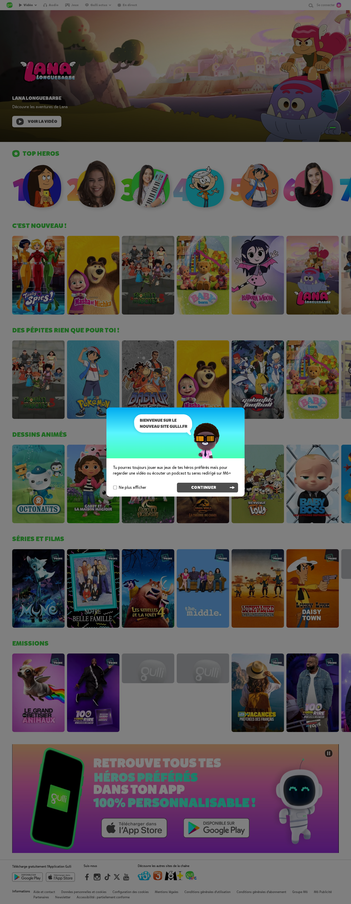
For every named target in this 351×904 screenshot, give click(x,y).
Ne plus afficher (132, 487)
